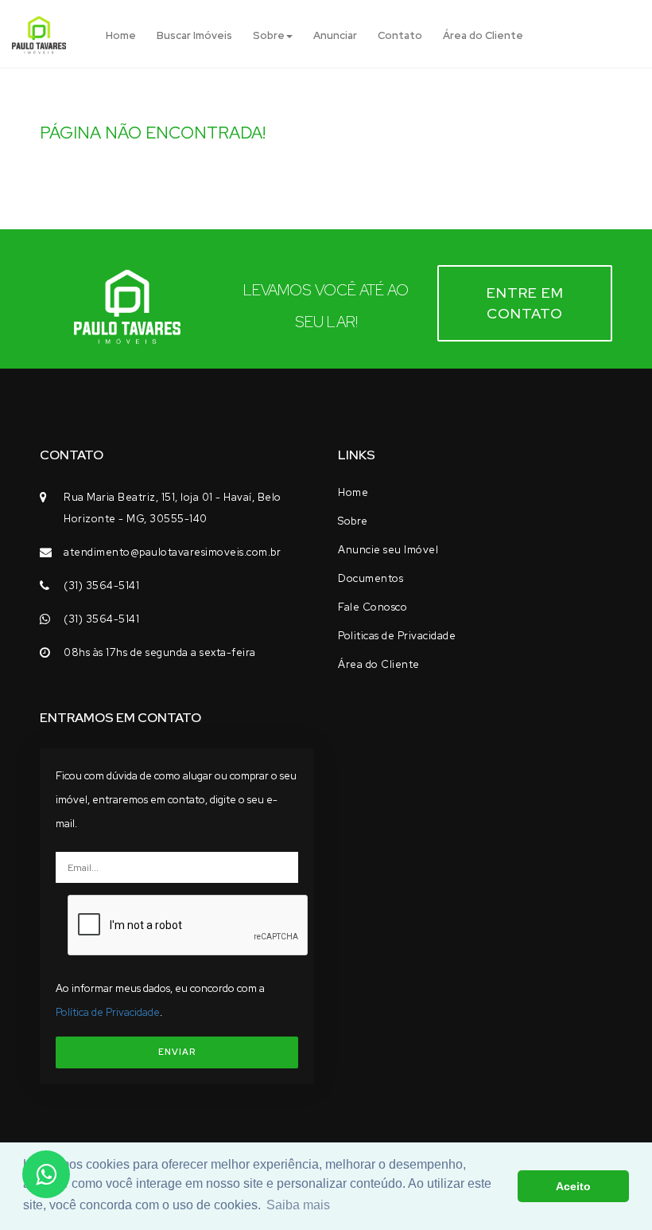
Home (121, 35)
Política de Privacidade (108, 1012)
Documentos (370, 578)
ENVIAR (177, 1051)
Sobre (269, 35)
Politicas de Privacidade (397, 635)
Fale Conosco (372, 607)
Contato (400, 35)
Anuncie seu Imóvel (388, 549)
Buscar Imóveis (194, 35)
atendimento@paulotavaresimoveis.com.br (172, 552)
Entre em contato (525, 302)
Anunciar (335, 35)
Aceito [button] (573, 1186)
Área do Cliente (483, 35)
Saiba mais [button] (298, 1205)
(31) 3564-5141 (101, 585)
